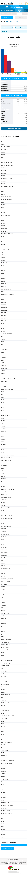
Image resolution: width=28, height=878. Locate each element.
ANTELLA (3, 244)
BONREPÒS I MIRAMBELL (6, 334)
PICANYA (3, 629)
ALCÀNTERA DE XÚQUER (6, 178)
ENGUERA (3, 436)
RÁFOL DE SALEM (5, 684)
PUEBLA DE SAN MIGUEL (6, 658)
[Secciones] (2, 3)
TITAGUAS (3, 768)
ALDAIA (2, 191)
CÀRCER (2, 360)
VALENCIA (3, 792)
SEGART (2, 723)
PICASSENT (3, 631)
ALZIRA (2, 236)
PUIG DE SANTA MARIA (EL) (7, 660)
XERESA (2, 826)
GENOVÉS (3, 476)
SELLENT (3, 726)
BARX (2, 254)
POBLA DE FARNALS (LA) (6, 639)
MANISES (3, 539)
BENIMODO (3, 305)
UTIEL (2, 789)
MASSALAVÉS (4, 547)
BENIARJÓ (3, 281)
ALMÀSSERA (3, 220)
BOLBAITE (3, 331)
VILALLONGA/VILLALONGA (7, 805)
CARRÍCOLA (3, 365)
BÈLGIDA (3, 260)
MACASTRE (3, 536)
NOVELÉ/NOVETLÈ (5, 594)
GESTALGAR (3, 478)
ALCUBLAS (3, 183)
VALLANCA (3, 797)
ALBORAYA (3, 173)
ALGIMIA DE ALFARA (5, 215)
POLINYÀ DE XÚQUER (5, 650)
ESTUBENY (3, 444)
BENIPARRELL (4, 310)
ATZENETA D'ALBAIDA (5, 249)
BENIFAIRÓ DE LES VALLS (6, 297)
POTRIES (3, 652)
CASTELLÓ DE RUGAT (5, 376)
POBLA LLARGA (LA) (5, 647)
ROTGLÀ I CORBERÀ (5, 702)
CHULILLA (3, 407)
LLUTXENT (3, 528)
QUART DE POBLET (5, 665)
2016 (14, 13)
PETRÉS (2, 626)
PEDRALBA (3, 623)
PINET (2, 636)
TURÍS (2, 787)
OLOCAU (3, 602)
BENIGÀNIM (3, 302)
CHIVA (2, 405)
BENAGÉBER (3, 268)
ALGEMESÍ (3, 212)
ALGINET (3, 218)
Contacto (4, 860)
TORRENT (3, 776)
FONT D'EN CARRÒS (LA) (6, 460)
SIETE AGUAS (4, 737)
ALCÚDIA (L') (3, 189)
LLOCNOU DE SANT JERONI (7, 521)
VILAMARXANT (4, 808)
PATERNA (3, 621)
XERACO (3, 824)
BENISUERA (3, 320)
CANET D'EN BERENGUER (6, 355)
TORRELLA (3, 773)
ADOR (2, 141)
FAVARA (2, 449)
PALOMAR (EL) (4, 618)
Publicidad (17, 860)
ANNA (2, 241)
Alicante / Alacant (7, 845)
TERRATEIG (3, 766)
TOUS (2, 781)
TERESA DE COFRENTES (6, 763)
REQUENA (3, 692)
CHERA (2, 399)
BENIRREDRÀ (4, 312)
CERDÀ (2, 391)
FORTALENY (3, 463)
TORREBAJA (3, 771)
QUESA (2, 673)
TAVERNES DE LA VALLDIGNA (7, 760)
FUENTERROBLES (5, 465)
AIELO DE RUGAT (4, 149)
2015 (19, 13)
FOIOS (2, 452)
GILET (2, 481)
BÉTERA (2, 323)
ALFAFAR (3, 194)
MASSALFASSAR (4, 550)
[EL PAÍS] (9, 3)
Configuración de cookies (21, 862)
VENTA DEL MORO (5, 802)
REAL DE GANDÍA (4, 689)
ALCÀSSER (3, 181)
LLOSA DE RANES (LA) (6, 526)
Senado (21, 17)
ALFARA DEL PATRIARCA (6, 199)
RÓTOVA (3, 705)
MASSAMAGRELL (4, 552)
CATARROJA (3, 386)
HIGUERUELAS (4, 499)
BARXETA (3, 257)
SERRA (2, 734)
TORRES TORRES (4, 779)
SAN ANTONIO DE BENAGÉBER (7, 716)
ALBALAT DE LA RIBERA (6, 160)
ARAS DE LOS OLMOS (5, 247)
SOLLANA (3, 747)
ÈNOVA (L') (3, 439)
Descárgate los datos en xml (14, 128)
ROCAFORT (3, 700)
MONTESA (3, 576)
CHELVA (2, 397)
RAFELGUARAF (4, 681)
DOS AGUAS (3, 428)
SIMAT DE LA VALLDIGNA (6, 742)
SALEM (2, 713)
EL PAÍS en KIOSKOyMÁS (12, 863)
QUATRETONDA (4, 671)
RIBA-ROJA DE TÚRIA (5, 694)
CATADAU (3, 384)
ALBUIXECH (3, 175)
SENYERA (3, 731)
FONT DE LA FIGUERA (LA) (6, 457)
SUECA (2, 752)
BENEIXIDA (3, 276)
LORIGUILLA (3, 531)
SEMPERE (3, 729)
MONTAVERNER (4, 573)
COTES (2, 418)
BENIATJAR (3, 283)
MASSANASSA (4, 555)
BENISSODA (3, 318)
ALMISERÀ (3, 223)
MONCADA (3, 571)
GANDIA (2, 468)
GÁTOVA (2, 471)
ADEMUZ (3, 139)
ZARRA (2, 837)
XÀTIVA (2, 821)
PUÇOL (2, 655)
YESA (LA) (3, 834)
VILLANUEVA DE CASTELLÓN (7, 810)
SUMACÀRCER (4, 755)
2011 (25, 13)
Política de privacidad (5, 862)
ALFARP (2, 202)
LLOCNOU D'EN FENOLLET (7, 518)
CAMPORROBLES (4, 349)
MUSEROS (3, 586)
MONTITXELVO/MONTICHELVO (7, 579)
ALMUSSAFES (4, 228)
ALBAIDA (3, 154)
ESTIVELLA (3, 442)
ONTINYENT (3, 605)
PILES (2, 634)
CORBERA (3, 413)
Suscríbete (21, 3)
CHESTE (2, 402)
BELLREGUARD (4, 262)
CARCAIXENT (4, 357)
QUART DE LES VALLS (5, 663)
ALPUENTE (3, 231)
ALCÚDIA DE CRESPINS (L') (7, 186)
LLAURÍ (2, 510)
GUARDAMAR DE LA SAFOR (7, 497)
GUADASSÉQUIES (4, 492)
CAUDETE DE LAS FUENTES (7, 389)
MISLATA (3, 565)
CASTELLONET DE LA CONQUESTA (8, 378)
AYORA (2, 252)
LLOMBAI (3, 523)
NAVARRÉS (3, 592)
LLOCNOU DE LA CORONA (6, 515)
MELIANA (3, 557)
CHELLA (2, 394)
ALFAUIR (3, 207)
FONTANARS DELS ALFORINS (7, 455)
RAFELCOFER (4, 679)
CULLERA (3, 420)
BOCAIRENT (3, 328)
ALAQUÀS (3, 152)
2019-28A (9, 13)
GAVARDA (3, 473)
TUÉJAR (2, 784)
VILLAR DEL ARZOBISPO (6, 813)
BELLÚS (2, 265)
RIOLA (2, 697)
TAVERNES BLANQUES (6, 758)
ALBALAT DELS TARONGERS (7, 165)
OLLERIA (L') (3, 600)
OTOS (2, 608)
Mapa (26, 10)
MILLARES (3, 560)
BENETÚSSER (4, 278)
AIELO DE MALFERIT (5, 146)
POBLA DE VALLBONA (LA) (7, 644)
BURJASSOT (3, 344)
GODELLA (3, 484)
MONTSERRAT (4, 584)
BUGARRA (3, 339)
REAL (2, 687)
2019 (3, 13)
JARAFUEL (3, 505)
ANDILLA (3, 239)
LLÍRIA (2, 513)
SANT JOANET (4, 718)
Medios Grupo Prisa (13, 872)
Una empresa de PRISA (13, 868)
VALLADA (3, 795)
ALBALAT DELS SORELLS (6, 162)
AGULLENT (3, 144)
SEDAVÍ (2, 721)
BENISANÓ (3, 315)
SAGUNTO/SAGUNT (5, 710)
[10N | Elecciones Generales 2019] (14, 7)
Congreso (7, 17)
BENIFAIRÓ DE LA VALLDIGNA (7, 294)
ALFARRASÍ (3, 204)
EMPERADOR (4, 434)
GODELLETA (3, 486)
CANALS (3, 352)
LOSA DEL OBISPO (5, 534)
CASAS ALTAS (4, 368)
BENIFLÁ (3, 299)
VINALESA (3, 818)
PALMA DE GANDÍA (5, 613)
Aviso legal (22, 860)
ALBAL (2, 157)
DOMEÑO (3, 426)
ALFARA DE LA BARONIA (6, 197)
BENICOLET (3, 286)
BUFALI (2, 336)
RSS (21, 863)
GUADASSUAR (4, 494)
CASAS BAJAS (4, 370)
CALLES (2, 347)
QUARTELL (3, 668)
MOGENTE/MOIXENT (5, 568)
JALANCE (3, 502)
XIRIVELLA (3, 829)
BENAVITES (3, 273)
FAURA (2, 447)
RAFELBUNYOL (4, 676)
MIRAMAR (3, 563)
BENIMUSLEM (4, 307)
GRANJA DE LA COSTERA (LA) (7, 489)
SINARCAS (3, 744)
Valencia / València (7, 848)
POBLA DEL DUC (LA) (5, 642)
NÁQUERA (3, 589)
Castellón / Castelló (20, 845)
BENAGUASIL (4, 270)
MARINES (3, 544)
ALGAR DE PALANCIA (5, 210)
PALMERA (3, 615)
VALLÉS (2, 800)
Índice (19, 863)
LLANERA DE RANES (5, 507)
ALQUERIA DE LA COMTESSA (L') (8, 233)
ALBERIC (3, 168)
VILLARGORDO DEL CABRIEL (7, 816)
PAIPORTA (3, 610)
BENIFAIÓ (3, 291)
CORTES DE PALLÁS (5, 415)
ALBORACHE (3, 170)
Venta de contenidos (11, 860)
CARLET (2, 362)
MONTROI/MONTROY (5, 581)
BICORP (2, 326)
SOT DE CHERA (4, 750)
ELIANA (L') (3, 431)
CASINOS (3, 373)
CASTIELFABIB (4, 381)
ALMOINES (3, 225)
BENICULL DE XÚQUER (6, 289)
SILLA (2, 739)
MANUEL (3, 542)
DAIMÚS (2, 423)
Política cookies (13, 862)
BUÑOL (2, 341)
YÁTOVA (2, 831)
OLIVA (2, 597)
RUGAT (2, 708)
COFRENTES (3, 410)
